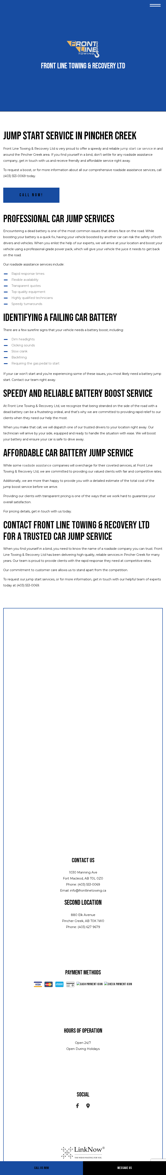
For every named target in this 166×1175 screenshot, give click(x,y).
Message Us (124, 1168)
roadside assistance (36, 465)
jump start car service (136, 149)
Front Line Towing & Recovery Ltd (83, 66)
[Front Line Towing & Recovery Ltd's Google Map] (88, 1106)
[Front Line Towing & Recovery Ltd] (83, 49)
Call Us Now (41, 1168)
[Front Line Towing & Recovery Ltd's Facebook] (77, 1106)
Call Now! (31, 195)
